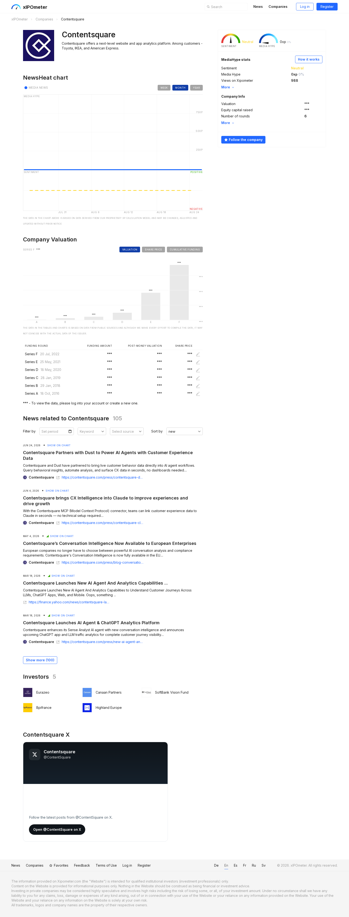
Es (235, 865)
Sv (264, 865)
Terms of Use (106, 865)
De (216, 865)
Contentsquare (41, 477)
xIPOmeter (35, 7)
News (258, 7)
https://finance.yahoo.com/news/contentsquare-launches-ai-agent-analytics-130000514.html (70, 602)
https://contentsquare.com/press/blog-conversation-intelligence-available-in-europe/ (103, 562)
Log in (305, 7)
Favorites (61, 865)
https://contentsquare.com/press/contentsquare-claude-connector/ (103, 523)
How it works (309, 59)
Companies (278, 7)
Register (327, 7)
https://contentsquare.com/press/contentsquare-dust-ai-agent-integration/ (103, 477)
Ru (254, 865)
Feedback (82, 865)
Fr (244, 865)
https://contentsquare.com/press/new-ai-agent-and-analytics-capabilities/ (103, 642)
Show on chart (59, 445)
